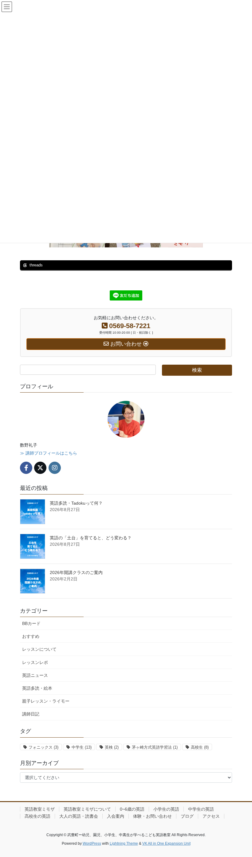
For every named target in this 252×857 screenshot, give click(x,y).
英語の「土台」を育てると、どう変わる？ (91, 537)
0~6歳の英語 (132, 809)
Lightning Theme (124, 843)
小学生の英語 (166, 809)
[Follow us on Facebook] (26, 468)
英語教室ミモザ (40, 809)
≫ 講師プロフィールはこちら (48, 453)
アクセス (211, 816)
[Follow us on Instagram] (55, 468)
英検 (112, 747)
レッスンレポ (35, 662)
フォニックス (43, 747)
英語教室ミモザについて (87, 809)
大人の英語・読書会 (78, 816)
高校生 (200, 747)
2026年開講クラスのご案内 (76, 572)
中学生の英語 (201, 809)
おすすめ (30, 636)
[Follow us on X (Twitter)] (40, 468)
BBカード (31, 623)
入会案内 (115, 816)
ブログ (187, 816)
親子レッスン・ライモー (45, 701)
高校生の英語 (37, 816)
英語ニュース (35, 675)
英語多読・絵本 (37, 688)
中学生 (82, 747)
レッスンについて (39, 649)
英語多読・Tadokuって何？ (76, 503)
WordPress (92, 843)
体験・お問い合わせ (152, 816)
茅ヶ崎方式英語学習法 (155, 747)
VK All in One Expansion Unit (166, 843)
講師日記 (30, 714)
